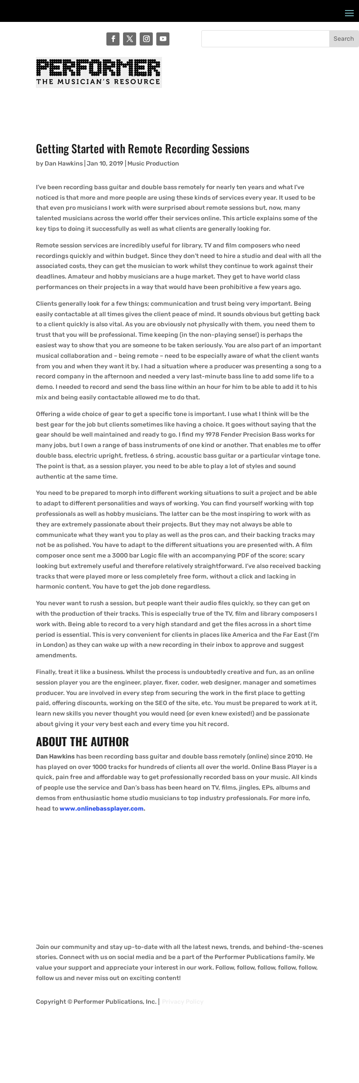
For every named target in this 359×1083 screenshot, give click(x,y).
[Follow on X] (129, 39)
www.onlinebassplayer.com (102, 808)
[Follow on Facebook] (113, 39)
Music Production (153, 163)
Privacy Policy (183, 1001)
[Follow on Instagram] (146, 39)
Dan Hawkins (64, 163)
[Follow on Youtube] (162, 39)
